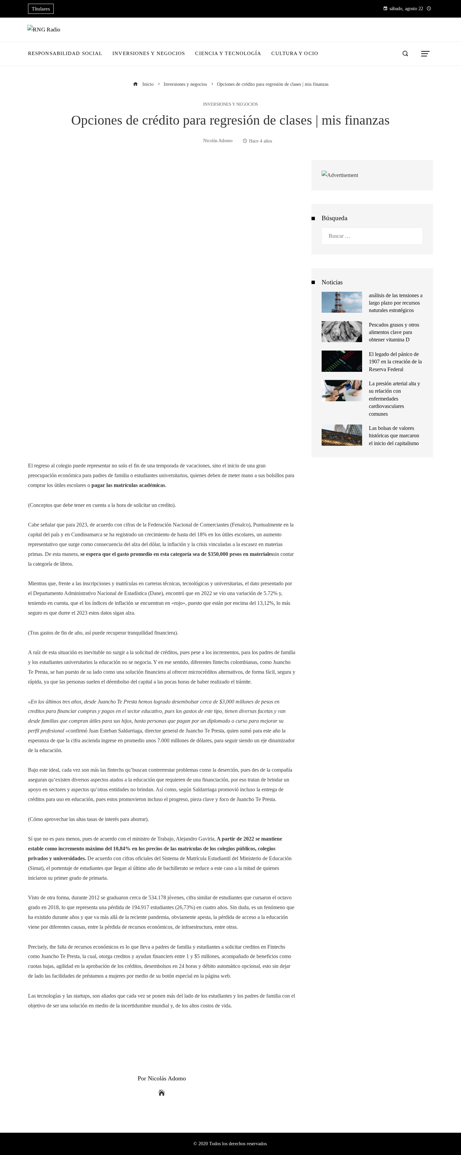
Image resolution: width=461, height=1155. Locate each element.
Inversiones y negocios (230, 104)
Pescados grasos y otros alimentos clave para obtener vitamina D (394, 332)
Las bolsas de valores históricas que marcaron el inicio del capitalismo (394, 435)
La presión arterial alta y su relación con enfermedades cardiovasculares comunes (394, 399)
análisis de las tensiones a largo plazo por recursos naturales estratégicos (396, 302)
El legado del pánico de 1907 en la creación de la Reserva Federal (395, 361)
